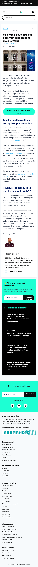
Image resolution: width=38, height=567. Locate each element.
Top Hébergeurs (7, 542)
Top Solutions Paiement (10, 532)
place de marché (13, 140)
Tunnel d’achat (7, 455)
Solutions (5, 473)
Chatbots (5, 506)
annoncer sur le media (9, 4)
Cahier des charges (8, 450)
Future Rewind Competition (15, 153)
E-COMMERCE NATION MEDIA (11, 2)
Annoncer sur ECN (8, 558)
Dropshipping (6, 493)
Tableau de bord (7, 447)
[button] (33, 12)
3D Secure (5, 499)
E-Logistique (6, 501)
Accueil (5, 29)
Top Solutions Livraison (9, 534)
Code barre (6, 512)
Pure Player (5, 488)
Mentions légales (7, 553)
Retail (4, 491)
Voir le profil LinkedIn (16, 271)
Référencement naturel (10, 504)
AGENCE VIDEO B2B (26, 4)
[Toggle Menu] (4, 12)
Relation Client (7, 514)
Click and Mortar (7, 517)
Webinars (5, 468)
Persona (4, 458)
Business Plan (6, 445)
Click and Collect (7, 496)
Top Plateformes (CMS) (10, 529)
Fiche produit (6, 452)
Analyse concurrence (9, 460)
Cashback (5, 509)
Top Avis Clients (7, 540)
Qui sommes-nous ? (8, 550)
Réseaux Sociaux (7, 486)
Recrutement (6, 555)
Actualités (5, 476)
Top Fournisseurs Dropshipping (12, 537)
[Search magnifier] (34, 17)
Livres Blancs (6, 471)
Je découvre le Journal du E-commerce (19, 111)
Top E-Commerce (8, 527)
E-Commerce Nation (10, 44)
